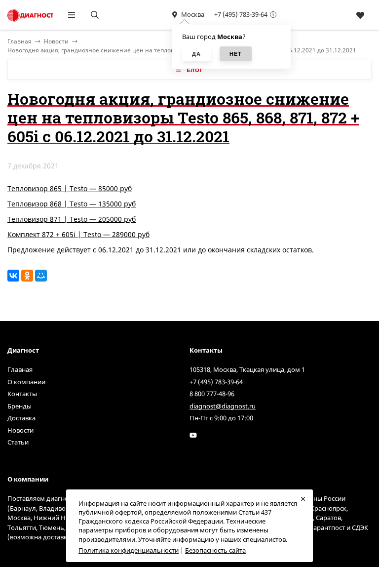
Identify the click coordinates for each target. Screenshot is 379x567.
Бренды (19, 406)
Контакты (22, 393)
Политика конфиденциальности (128, 550)
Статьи (18, 442)
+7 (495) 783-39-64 (240, 14)
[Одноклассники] (27, 276)
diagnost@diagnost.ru (223, 406)
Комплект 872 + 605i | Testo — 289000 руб (78, 234)
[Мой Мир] (41, 276)
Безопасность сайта (215, 550)
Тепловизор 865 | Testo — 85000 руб (69, 188)
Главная (20, 369)
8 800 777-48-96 (212, 393)
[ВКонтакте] (13, 276)
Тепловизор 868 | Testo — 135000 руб (71, 203)
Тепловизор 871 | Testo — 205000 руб (71, 219)
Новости (56, 41)
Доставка (21, 417)
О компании (26, 381)
